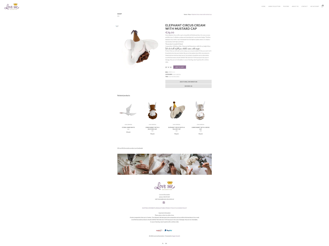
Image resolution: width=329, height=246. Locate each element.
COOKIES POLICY (181, 208)
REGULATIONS (160, 208)
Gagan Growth (176, 236)
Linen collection (177, 74)
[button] (139, 26)
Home (185, 14)
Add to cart (179, 67)
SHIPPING (145, 208)
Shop (189, 14)
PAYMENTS (152, 208)
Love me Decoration (174, 76)
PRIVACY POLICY (171, 208)
